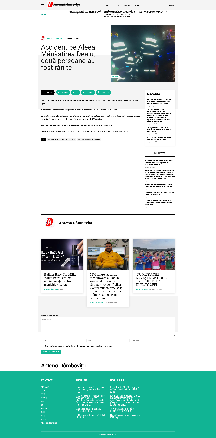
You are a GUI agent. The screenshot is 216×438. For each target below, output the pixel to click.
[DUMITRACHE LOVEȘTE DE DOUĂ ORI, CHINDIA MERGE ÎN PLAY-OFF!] (154, 254)
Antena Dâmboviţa (54, 38)
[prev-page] (66, 12)
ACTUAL (115, 76)
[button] (172, 5)
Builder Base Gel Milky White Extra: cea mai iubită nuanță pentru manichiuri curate (85, 12)
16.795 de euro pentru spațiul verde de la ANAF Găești (159, 138)
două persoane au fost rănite (89, 139)
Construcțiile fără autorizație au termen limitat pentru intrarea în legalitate (158, 202)
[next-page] (174, 12)
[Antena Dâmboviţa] (43, 38)
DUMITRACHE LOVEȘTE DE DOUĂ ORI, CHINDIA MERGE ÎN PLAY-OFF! (153, 12)
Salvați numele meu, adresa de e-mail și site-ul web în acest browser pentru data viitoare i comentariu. (78, 346)
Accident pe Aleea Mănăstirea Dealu (61, 139)
